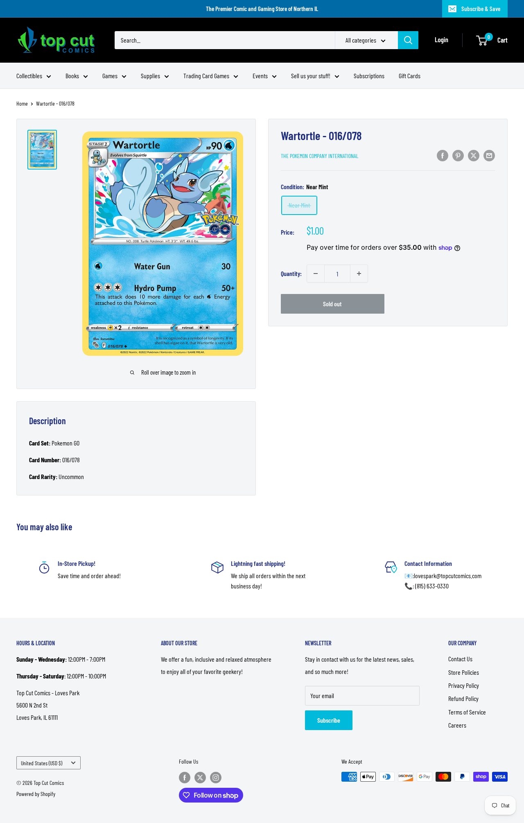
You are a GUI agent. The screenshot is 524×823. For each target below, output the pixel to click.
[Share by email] (489, 155)
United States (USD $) (41, 763)
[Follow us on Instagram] (215, 777)
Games (109, 75)
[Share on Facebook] (442, 155)
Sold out (332, 303)
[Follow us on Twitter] (200, 777)
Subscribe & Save (480, 8)
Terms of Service (467, 712)
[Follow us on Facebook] (184, 777)
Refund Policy (463, 698)
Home (22, 103)
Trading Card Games (206, 75)
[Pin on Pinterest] (458, 155)
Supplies (150, 75)
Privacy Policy (463, 685)
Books (72, 75)
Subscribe (328, 720)
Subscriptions (369, 75)
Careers (457, 725)
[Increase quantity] (359, 273)
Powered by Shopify (35, 793)
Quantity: (291, 273)
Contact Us (460, 658)
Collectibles (29, 75)
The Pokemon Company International (320, 155)
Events (260, 75)
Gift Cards (409, 75)
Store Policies (463, 672)
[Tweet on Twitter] (473, 155)
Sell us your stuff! (310, 75)
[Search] (408, 40)
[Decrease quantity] (315, 273)
